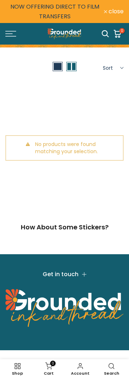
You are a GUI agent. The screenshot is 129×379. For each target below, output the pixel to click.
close (115, 11)
